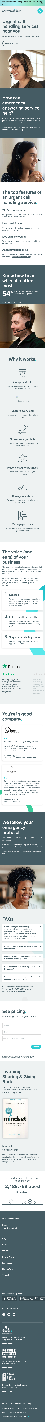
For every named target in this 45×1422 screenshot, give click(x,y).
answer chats (13, 241)
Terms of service (21, 1409)
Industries (6, 1251)
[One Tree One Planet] (7, 1329)
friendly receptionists (14, 571)
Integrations (7, 1263)
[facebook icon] (13, 1314)
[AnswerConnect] (11, 1218)
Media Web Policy (22, 1413)
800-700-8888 (18, 989)
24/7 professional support (29, 214)
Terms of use (33, 1409)
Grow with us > (22, 1192)
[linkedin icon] (3, 1314)
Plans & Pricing (11, 43)
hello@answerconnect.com (17, 991)
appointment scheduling (21, 257)
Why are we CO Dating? (23, 1404)
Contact (5, 1275)
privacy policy (26, 1056)
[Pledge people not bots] (9, 1353)
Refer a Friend (8, 1257)
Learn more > (7, 1344)
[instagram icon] (8, 1314)
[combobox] (6, 1038)
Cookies (11, 1413)
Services (5, 1245)
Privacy (4, 1413)
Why (4, 1239)
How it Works (7, 1269)
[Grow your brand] (8, 1377)
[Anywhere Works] (9, 1228)
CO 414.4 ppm (7, 1404)
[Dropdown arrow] (41, 1239)
